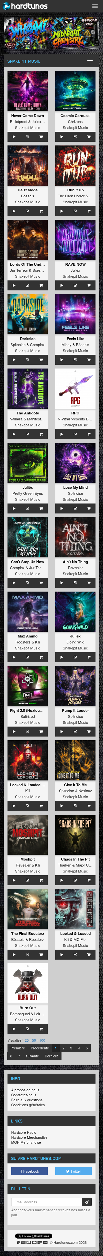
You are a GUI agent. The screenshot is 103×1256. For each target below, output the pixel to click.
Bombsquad (20, 1013)
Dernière (51, 1055)
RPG (75, 413)
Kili (37, 641)
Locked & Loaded (75, 933)
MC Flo (80, 939)
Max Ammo (28, 636)
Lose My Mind (75, 487)
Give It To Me (75, 784)
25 (27, 1040)
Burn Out (28, 1007)
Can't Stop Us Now (27, 561)
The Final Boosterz (27, 933)
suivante (32, 1055)
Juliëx (75, 270)
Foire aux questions (26, 1099)
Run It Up (75, 190)
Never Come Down (27, 115)
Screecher (41, 270)
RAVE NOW (75, 264)
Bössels (27, 195)
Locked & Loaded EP (28, 784)
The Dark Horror (71, 195)
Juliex (36, 121)
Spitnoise (18, 344)
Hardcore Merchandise (29, 1137)
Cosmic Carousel (75, 115)
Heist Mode (28, 190)
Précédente (40, 1047)
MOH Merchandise (26, 1142)
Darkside (28, 338)
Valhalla (16, 418)
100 (42, 1040)
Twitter (75, 1171)
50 (34, 1040)
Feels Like (75, 338)
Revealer (75, 567)
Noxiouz (85, 790)
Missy (67, 344)
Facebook (30, 1171)
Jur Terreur (19, 270)
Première (17, 1047)
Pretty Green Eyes (27, 493)
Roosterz (23, 641)
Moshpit (27, 859)
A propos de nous (25, 1089)
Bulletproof (18, 121)
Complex (37, 344)
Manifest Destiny (40, 418)
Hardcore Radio (23, 1132)
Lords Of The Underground (34, 264)
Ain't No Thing (75, 561)
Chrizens (75, 121)
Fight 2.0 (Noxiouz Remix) (32, 710)
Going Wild (75, 641)
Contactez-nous (23, 1094)
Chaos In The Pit (75, 859)
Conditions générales (28, 1104)
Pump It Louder (75, 710)
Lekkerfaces (44, 1013)
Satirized (27, 716)
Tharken (64, 865)
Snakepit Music (27, 127)
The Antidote (27, 413)
